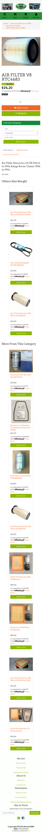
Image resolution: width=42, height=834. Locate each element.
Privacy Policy (21, 797)
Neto (28, 831)
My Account (21, 763)
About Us (21, 780)
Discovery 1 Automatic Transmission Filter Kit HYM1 (20, 427)
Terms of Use (21, 793)
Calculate (22, 142)
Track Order (21, 768)
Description (8, 150)
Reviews (7, 154)
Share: (4, 84)
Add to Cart (22, 108)
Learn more (35, 91)
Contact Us (21, 785)
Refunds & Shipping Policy (21, 802)
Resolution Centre (21, 772)
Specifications (22, 150)
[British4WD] (21, 6)
